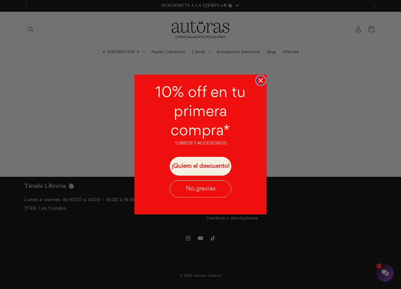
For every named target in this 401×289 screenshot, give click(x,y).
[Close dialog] (260, 80)
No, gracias (200, 189)
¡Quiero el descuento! (201, 166)
